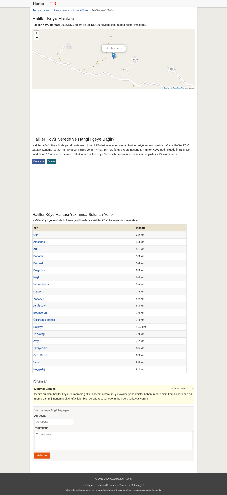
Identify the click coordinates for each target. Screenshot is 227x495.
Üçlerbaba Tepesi (44, 319)
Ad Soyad (40, 415)
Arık (35, 249)
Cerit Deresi (40, 355)
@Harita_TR (137, 485)
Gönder (42, 455)
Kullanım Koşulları (106, 485)
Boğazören (40, 312)
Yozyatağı (39, 334)
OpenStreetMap (178, 88)
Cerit (36, 234)
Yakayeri (38, 298)
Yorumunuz (41, 427)
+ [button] (37, 33)
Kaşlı (36, 277)
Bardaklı (38, 263)
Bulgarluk (39, 270)
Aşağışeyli (39, 305)
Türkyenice (40, 348)
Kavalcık (38, 291)
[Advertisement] (113, 112)
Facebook (38, 161)
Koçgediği (39, 369)
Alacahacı (39, 241)
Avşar (36, 341)
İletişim (88, 485)
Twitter (51, 161)
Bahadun (38, 256)
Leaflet (166, 88)
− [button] (37, 37)
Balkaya (38, 326)
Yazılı (36, 362)
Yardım (123, 485)
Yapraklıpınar (41, 284)
